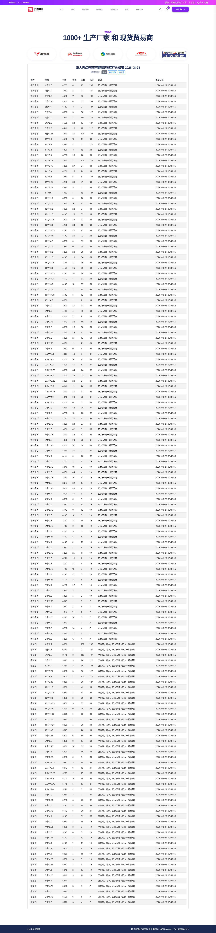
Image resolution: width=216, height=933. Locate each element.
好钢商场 (85, 9)
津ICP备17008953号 (141, 929)
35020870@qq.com (163, 929)
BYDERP (139, 9)
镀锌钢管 (112, 72)
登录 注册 (203, 2)
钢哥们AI (114, 9)
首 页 (62, 9)
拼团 (72, 9)
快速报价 (99, 9)
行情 (126, 9)
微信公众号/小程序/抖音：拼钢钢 (179, 2)
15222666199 (182, 929)
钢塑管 (121, 72)
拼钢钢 (37, 929)
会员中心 (179, 9)
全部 (104, 72)
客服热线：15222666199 (18, 2)
